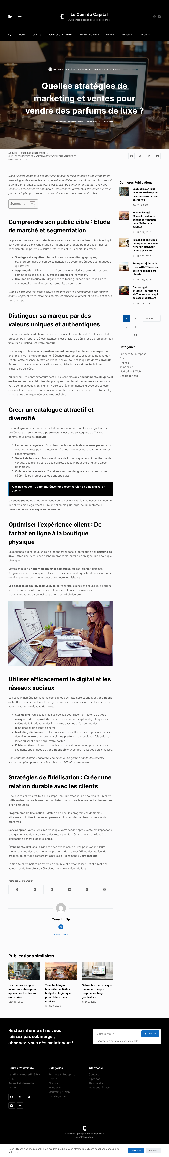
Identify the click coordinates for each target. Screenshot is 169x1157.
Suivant (150, 318)
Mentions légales (99, 1087)
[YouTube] (11, 1105)
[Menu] (10, 16)
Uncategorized (128, 375)
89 (135, 335)
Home (22, 35)
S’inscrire (150, 1033)
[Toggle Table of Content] (30, 204)
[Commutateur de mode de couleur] (20, 16)
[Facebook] (154, 16)
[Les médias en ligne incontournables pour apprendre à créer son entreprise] (24, 971)
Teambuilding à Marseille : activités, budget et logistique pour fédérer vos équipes (58, 993)
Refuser (153, 1150)
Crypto (37, 35)
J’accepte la (118, 1041)
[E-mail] (104, 889)
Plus (144, 35)
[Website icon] (60, 926)
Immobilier (128, 35)
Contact (94, 1074)
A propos (94, 1079)
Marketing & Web (89, 35)
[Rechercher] (9, 35)
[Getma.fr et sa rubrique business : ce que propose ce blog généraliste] (97, 971)
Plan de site (96, 1083)
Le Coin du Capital (89, 14)
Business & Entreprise (61, 35)
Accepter (136, 1150)
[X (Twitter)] (159, 16)
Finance (110, 35)
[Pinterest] (149, 156)
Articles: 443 (61, 934)
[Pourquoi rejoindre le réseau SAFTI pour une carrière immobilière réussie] (124, 266)
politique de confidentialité (124, 1041)
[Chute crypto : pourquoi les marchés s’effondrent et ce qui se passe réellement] (124, 290)
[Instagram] (29, 1097)
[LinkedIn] (157, 156)
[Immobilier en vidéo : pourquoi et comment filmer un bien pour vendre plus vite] (124, 242)
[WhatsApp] (87, 889)
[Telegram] (20, 1105)
